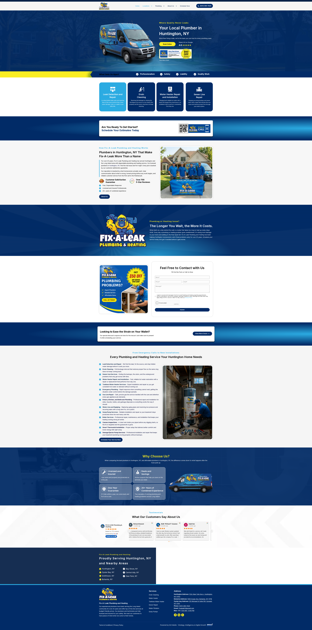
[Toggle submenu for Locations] (151, 6)
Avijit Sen (166, 524)
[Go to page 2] (171, 541)
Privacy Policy (188, 297)
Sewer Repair (153, 605)
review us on (110, 536)
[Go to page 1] (170, 541)
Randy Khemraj (196, 524)
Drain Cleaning (154, 595)
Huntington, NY (114, 165)
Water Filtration (154, 608)
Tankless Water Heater (156, 601)
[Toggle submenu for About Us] (176, 6)
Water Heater (153, 598)
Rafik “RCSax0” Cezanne (144, 524)
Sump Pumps (153, 611)
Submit (182, 310)
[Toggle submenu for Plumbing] (163, 6)
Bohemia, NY (107, 579)
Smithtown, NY (108, 576)
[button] (204, 6)
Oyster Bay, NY (108, 572)
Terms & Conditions (105, 625)
